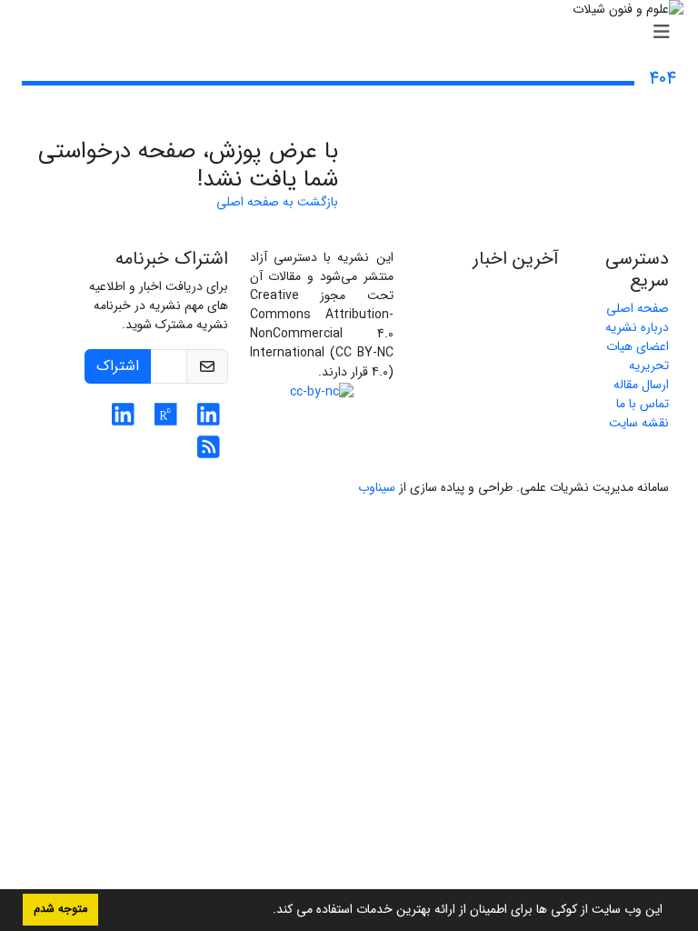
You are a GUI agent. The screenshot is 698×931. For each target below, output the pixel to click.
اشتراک (117, 366)
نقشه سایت (639, 423)
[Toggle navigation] (354, 32)
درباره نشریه (637, 327)
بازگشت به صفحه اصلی (277, 202)
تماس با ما (642, 404)
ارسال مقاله (641, 385)
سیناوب (376, 487)
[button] (266, 911)
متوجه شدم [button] (60, 909)
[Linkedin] (208, 420)
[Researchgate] (165, 420)
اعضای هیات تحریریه (637, 355)
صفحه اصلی (637, 308)
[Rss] (208, 453)
